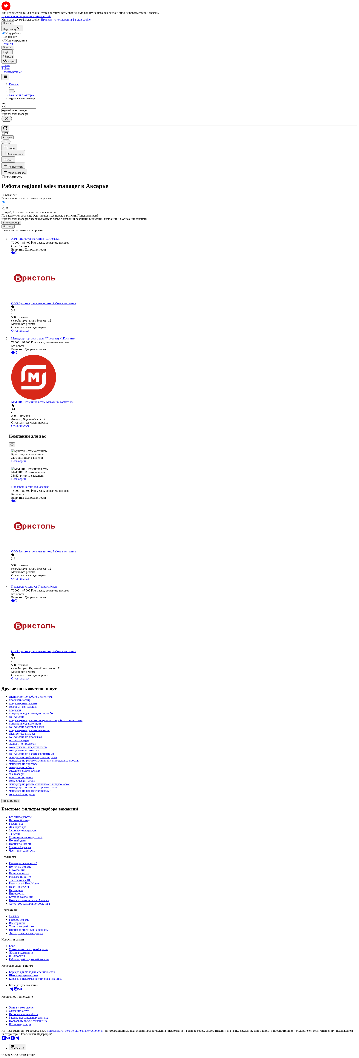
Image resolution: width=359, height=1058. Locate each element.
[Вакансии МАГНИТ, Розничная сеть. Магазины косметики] (183, 377)
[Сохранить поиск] (5, 129)
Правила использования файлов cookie (65, 19)
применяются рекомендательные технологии (75, 1030)
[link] (7, 56)
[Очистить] (6, 119)
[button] (5, 65)
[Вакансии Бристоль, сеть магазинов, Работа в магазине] (183, 278)
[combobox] (18, 110)
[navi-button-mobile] (5, 77)
